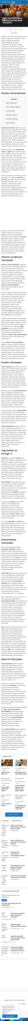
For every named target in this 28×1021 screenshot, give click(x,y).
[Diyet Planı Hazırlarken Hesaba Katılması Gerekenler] (5, 914)
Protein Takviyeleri (9, 111)
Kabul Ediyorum (10, 1016)
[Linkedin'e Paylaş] (16, 1019)
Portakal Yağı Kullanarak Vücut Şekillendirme (11, 904)
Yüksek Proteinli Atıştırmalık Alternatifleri (18, 925)
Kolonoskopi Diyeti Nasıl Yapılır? (5, 789)
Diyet (4, 900)
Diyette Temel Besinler (10, 103)
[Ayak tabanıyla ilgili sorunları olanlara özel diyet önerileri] (21, 778)
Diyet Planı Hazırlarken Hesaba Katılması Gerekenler (17, 915)
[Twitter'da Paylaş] (7, 1019)
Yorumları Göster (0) (13, 814)
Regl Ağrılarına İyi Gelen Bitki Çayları (21, 773)
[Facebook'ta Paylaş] (2, 1019)
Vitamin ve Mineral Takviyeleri (12, 107)
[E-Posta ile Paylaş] (25, 1019)
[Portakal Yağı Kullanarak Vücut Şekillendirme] (14, 896)
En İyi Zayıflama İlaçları (6, 804)
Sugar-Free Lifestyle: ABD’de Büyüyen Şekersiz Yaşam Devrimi (18, 826)
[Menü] (25, 2)
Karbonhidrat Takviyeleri (11, 119)
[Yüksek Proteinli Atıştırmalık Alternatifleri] (5, 927)
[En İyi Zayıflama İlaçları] (7, 796)
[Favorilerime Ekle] (6, 29)
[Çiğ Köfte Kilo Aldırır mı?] (7, 762)
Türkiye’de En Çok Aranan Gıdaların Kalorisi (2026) (18, 876)
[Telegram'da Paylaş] (21, 1019)
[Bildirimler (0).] (22, 2)
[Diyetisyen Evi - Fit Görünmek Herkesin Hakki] (8, 2)
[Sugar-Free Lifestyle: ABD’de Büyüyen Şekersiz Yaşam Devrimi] (5, 830)
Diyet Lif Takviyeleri (9, 122)
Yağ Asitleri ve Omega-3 (11, 115)
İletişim (23, 1004)
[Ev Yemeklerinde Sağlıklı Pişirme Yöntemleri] (21, 796)
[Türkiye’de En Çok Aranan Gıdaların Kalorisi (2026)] (5, 880)
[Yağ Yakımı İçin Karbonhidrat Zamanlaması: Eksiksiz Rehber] (5, 856)
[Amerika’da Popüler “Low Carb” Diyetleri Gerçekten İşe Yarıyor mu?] (5, 951)
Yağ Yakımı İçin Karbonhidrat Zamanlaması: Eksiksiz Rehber (17, 854)
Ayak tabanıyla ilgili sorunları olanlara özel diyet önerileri (20, 788)
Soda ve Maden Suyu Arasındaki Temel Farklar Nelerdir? (18, 842)
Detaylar (4, 1013)
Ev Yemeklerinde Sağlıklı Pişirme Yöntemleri (20, 807)
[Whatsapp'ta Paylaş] (11, 1019)
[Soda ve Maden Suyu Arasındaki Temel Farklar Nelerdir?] (5, 844)
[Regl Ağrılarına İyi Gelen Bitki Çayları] (21, 762)
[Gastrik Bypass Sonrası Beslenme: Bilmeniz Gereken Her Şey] (5, 868)
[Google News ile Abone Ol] (14, 33)
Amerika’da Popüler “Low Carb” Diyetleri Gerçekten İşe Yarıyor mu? (17, 949)
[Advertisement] (12, 214)
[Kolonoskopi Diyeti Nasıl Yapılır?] (7, 779)
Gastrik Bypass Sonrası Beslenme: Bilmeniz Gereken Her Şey (17, 867)
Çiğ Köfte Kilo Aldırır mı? (5, 773)
